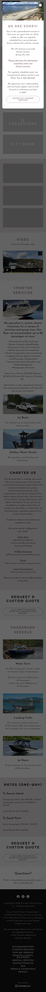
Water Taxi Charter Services (23, 99)
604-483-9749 (29, 78)
